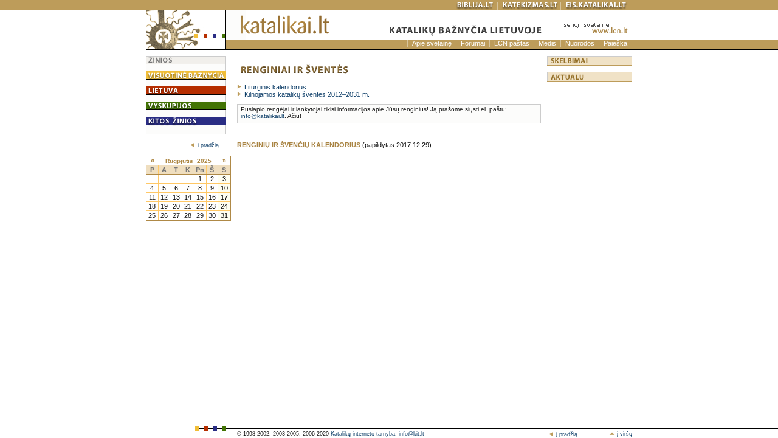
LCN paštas (511, 43)
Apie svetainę (432, 43)
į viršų (623, 434)
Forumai (473, 43)
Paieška (615, 43)
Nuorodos (579, 43)
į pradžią (208, 145)
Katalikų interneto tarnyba (363, 434)
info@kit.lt (411, 434)
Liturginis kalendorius (275, 87)
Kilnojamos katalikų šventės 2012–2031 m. (307, 94)
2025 (204, 161)
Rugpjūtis (179, 161)
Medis (547, 43)
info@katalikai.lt (262, 116)
